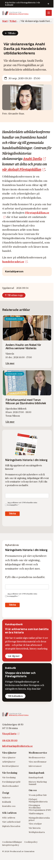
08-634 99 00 (9, 740)
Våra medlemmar (38, 762)
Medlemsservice (37, 757)
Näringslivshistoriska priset (39, 818)
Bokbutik (6, 802)
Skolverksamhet (10, 786)
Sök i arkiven (8, 817)
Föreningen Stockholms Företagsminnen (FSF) (40, 807)
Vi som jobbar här (38, 795)
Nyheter (6, 797)
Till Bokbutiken (15, 696)
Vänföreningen (36, 813)
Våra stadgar (35, 823)
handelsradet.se (13, 261)
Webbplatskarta (37, 832)
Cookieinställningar (12, 842)
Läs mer (10, 363)
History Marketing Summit (38, 783)
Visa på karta (9, 733)
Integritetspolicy (10, 845)
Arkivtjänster (8, 762)
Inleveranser (35, 766)
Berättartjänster (10, 766)
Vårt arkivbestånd (11, 822)
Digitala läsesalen (11, 826)
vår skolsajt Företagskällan (21, 169)
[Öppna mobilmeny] (49, 13)
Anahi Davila (32, 158)
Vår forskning (9, 777)
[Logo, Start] (15, 13)
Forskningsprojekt (11, 782)
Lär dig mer (14, 656)
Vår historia (35, 828)
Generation (29, 851)
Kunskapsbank (36, 777)
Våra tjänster (9, 757)
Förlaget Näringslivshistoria (38, 800)
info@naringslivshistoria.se (17, 745)
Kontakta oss (9, 806)
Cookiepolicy (31, 842)
